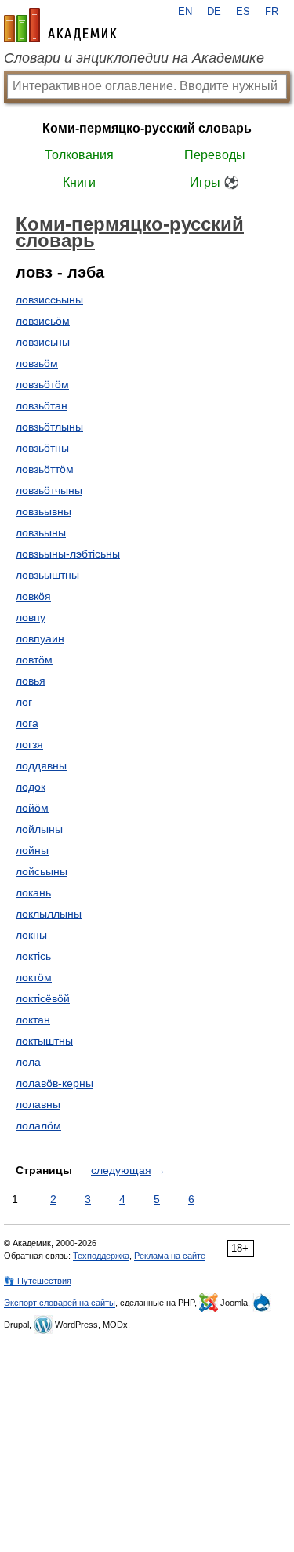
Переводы (214, 155)
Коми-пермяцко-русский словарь (147, 128)
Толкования (79, 155)
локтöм (34, 977)
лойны (32, 850)
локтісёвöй (43, 998)
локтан (33, 1019)
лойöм (32, 807)
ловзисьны (43, 342)
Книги (79, 182)
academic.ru (60, 25)
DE (214, 11)
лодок (30, 786)
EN (185, 11)
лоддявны (41, 765)
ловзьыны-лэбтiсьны (68, 553)
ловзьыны (41, 532)
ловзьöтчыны (49, 490)
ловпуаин (40, 638)
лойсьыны (41, 871)
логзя (29, 744)
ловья (30, 680)
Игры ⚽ (214, 182)
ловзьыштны (47, 575)
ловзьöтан (41, 405)
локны (31, 935)
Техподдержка (101, 1255)
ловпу (30, 617)
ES (243, 11)
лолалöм (38, 1125)
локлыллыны (49, 913)
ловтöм (34, 659)
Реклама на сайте (169, 1255)
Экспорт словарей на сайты (59, 1302)
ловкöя (33, 596)
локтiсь (33, 956)
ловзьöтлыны (49, 426)
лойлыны (39, 829)
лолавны (38, 1104)
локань (33, 892)
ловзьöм (37, 363)
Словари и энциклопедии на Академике (134, 58)
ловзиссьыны (49, 299)
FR (271, 11)
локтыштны (44, 1040)
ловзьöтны (42, 448)
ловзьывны (43, 511)
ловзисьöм (43, 320)
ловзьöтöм (42, 384)
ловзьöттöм (45, 469)
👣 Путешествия (37, 1280)
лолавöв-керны (54, 1083)
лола (28, 1062)
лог (24, 702)
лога (27, 723)
